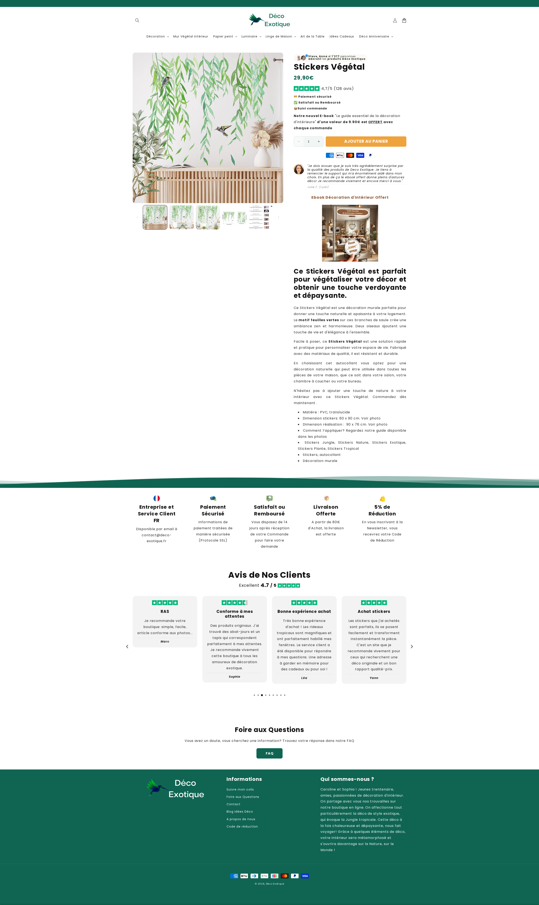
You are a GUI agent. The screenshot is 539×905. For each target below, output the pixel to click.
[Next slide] (411, 646)
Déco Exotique (275, 883)
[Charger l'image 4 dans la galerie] (234, 217)
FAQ (270, 753)
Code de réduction (242, 826)
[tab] (254, 695)
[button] (137, 20)
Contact (233, 804)
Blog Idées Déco (240, 811)
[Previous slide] (127, 646)
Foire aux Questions (243, 797)
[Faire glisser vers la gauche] (137, 217)
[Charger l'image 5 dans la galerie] (261, 217)
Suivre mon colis (240, 789)
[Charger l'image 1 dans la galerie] (155, 217)
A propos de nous (241, 819)
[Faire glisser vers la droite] (278, 217)
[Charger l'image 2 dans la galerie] (181, 217)
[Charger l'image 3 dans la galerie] (208, 217)
